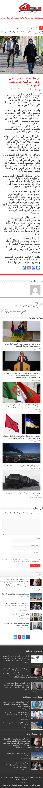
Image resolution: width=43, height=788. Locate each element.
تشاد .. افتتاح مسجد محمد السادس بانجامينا (25, 28)
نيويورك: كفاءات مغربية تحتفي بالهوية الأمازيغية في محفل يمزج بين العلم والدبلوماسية (22, 345)
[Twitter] (23, 637)
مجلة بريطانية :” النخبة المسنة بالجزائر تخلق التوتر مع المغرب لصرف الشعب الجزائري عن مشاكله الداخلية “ (22, 407)
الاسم (38, 538)
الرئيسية (38, 32)
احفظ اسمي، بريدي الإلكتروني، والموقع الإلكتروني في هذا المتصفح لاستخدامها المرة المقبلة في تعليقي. (22, 560)
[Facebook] (28, 637)
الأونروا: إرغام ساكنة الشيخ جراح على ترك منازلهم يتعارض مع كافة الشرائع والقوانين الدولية (16, 704)
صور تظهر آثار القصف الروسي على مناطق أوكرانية (22, 465)
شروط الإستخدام (16, 785)
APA (26, 777)
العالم (33, 32)
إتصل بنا (26, 785)
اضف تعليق (35, 90)
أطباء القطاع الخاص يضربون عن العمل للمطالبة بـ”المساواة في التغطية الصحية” (16, 714)
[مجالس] (22, 7)
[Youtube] (19, 637)
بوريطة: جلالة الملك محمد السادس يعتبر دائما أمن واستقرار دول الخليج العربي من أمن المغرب (16, 605)
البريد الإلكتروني (34, 545)
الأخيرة (38, 575)
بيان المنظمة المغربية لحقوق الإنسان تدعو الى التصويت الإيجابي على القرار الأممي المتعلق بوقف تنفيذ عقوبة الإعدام (16, 659)
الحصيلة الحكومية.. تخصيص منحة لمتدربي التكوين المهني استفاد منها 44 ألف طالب (26, 304)
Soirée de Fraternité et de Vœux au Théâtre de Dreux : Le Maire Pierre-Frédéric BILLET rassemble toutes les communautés (22, 375)
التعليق (37, 517)
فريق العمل (6, 785)
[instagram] (15, 637)
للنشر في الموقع (35, 785)
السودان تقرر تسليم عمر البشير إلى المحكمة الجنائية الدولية (15, 311)
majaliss (36, 89)
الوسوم (38, 589)
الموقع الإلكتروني (35, 552)
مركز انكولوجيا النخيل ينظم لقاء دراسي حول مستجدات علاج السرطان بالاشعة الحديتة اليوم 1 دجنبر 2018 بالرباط (16, 686)
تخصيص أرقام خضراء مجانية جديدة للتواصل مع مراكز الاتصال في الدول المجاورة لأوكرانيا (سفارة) (21, 437)
